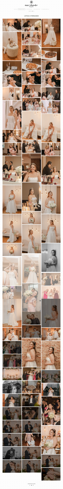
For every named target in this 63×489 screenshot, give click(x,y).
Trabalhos (21, 9)
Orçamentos (37, 9)
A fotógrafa (29, 9)
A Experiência (45, 9)
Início (15, 9)
